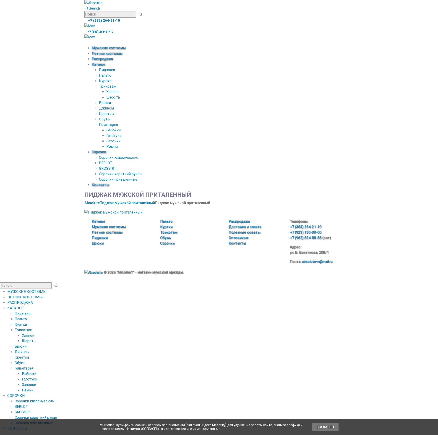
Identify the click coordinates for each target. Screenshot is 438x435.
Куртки (105, 81)
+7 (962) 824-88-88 (305, 238)
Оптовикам (238, 238)
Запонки (113, 141)
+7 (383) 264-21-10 (103, 20)
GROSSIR (106, 168)
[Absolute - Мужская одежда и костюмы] (93, 2)
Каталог (98, 64)
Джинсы (106, 108)
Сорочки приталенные (118, 179)
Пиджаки (107, 70)
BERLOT (105, 163)
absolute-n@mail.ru (317, 261)
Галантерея (108, 124)
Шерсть (113, 97)
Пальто (105, 75)
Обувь (104, 119)
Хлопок (112, 92)
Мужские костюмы (109, 48)
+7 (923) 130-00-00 (305, 232)
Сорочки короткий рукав (120, 174)
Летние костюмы (107, 53)
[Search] (140, 14)
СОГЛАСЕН (325, 427)
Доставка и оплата (245, 227)
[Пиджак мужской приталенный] (113, 212)
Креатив (106, 114)
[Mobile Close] (1, 279)
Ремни (112, 146)
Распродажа (102, 59)
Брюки (105, 103)
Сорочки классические (118, 157)
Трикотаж (107, 86)
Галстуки (114, 135)
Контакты (100, 185)
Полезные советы (245, 232)
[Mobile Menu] (85, 42)
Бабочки (113, 130)
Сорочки (99, 152)
